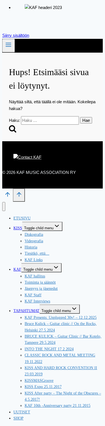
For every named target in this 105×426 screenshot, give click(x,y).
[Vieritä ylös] (7, 196)
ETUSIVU (22, 218)
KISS (17, 228)
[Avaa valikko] (8, 45)
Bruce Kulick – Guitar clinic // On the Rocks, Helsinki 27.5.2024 (61, 327)
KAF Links (34, 260)
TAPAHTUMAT (26, 311)
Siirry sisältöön (15, 35)
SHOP (18, 418)
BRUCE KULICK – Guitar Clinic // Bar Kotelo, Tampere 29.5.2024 (63, 339)
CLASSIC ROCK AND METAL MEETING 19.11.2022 (60, 358)
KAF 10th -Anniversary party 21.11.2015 (57, 405)
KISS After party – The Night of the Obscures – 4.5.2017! (63, 396)
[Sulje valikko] (3, 206)
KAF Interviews (37, 301)
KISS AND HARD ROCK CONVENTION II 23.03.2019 (61, 371)
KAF (17, 269)
